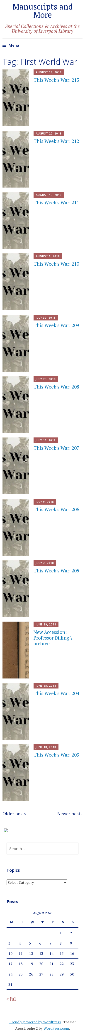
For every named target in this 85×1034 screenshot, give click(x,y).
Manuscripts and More (42, 10)
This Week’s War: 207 (56, 448)
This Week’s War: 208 (56, 387)
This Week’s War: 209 (56, 325)
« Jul (11, 999)
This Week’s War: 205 (56, 570)
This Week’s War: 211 (56, 202)
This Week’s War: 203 (56, 755)
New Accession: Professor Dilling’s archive (53, 638)
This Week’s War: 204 (56, 693)
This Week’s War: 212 (56, 141)
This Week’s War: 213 (56, 80)
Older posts (14, 813)
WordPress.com (56, 1028)
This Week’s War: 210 (56, 264)
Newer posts (70, 813)
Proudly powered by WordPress (35, 1021)
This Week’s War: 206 (56, 509)
